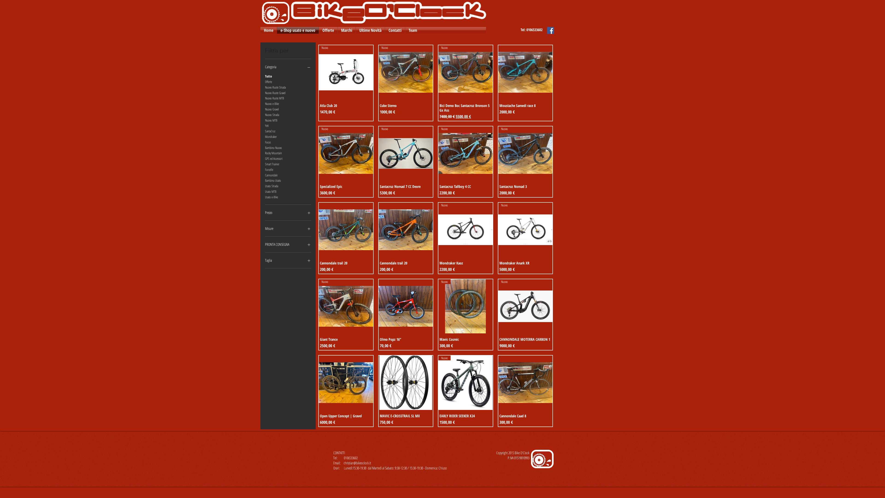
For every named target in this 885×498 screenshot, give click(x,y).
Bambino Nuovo (273, 147)
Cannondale (271, 175)
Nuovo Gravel (272, 109)
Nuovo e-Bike (272, 103)
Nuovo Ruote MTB (274, 98)
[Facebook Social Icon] (550, 30)
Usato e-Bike (271, 197)
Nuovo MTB (271, 120)
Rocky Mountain (273, 153)
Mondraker (271, 136)
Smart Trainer (272, 164)
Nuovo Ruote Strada (275, 87)
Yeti (267, 125)
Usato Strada (271, 186)
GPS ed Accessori (274, 158)
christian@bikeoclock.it (357, 462)
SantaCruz (270, 131)
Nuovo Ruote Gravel (275, 93)
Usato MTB (270, 191)
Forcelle (269, 169)
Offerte (268, 82)
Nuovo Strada (272, 115)
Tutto (268, 76)
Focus (268, 142)
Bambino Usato (273, 180)
